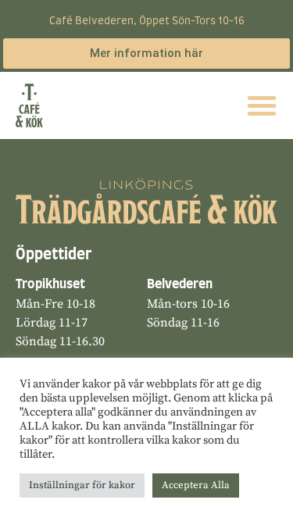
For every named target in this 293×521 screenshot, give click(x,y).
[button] (261, 105)
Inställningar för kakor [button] (82, 485)
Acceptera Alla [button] (196, 485)
